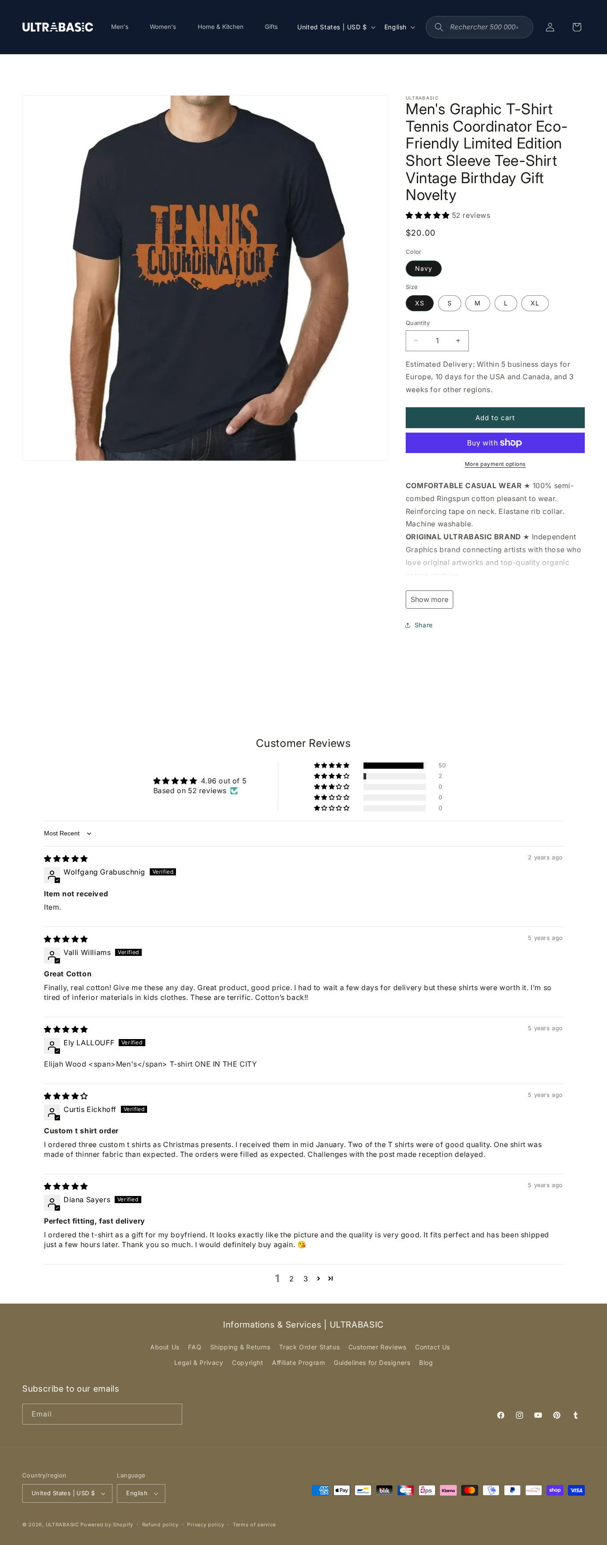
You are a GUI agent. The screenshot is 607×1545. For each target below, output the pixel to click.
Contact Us (432, 1347)
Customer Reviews (377, 1347)
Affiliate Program (298, 1362)
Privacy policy (205, 1524)
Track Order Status (309, 1347)
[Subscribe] (172, 1414)
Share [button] (424, 625)
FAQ (194, 1347)
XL (535, 303)
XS (419, 303)
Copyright (247, 1362)
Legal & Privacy (199, 1362)
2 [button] (291, 1278)
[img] (66, 858)
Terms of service (254, 1524)
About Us (165, 1347)
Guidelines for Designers (372, 1362)
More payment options (495, 464)
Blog (426, 1362)
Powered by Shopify (106, 1524)
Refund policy (160, 1524)
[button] (429, 215)
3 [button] (306, 1278)
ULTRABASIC (62, 1524)
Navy (423, 268)
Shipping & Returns (240, 1347)
